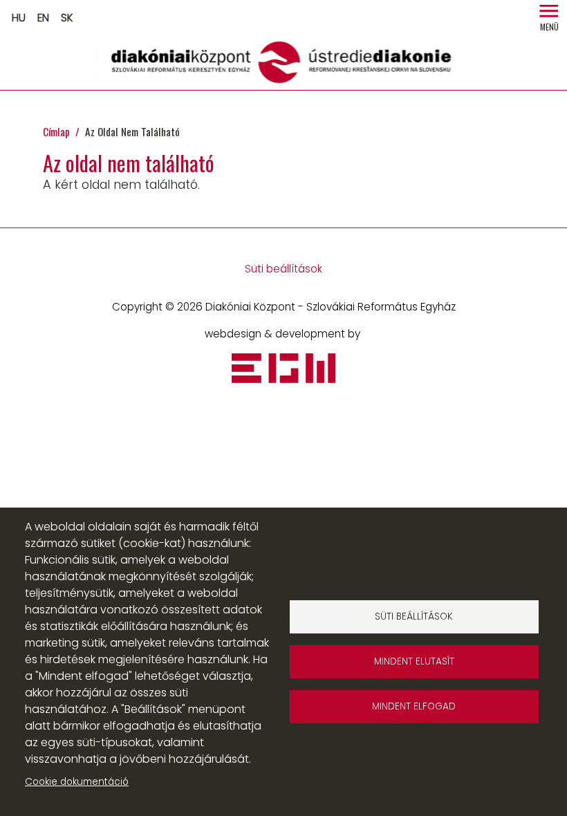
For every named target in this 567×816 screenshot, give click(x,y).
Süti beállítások (283, 268)
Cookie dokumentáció (77, 781)
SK (67, 17)
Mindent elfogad (414, 706)
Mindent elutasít (414, 661)
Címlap (56, 131)
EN (43, 17)
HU (19, 17)
